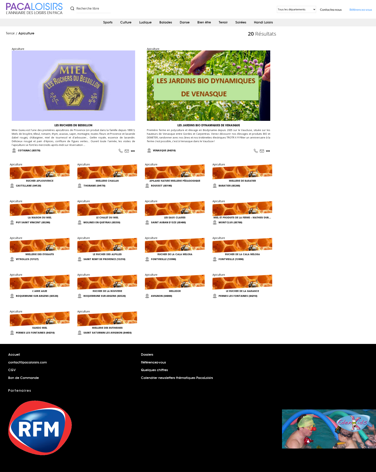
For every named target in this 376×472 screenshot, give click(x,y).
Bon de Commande (23, 378)
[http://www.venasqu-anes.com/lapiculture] (268, 151)
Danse (185, 22)
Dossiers (147, 355)
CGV (12, 370)
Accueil (14, 355)
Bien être (204, 22)
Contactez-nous (331, 10)
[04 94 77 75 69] (121, 151)
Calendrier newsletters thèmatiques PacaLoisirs (177, 378)
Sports (107, 22)
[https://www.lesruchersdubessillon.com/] (133, 151)
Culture (125, 22)
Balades (165, 22)
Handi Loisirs (263, 22)
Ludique (145, 22)
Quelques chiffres (154, 370)
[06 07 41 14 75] (256, 151)
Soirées (240, 22)
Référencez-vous (361, 10)
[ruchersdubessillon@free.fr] (127, 151)
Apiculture (26, 33)
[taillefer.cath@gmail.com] (262, 151)
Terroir (223, 22)
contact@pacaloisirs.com (27, 362)
